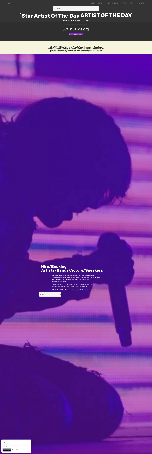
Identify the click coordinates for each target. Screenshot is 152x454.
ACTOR (132, 3)
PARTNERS (140, 3)
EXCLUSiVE (115, 3)
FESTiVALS (101, 3)
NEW (108, 3)
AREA (93, 3)
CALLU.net (9, 3)
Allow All (6, 450)
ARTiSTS (124, 3)
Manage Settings (16, 449)
